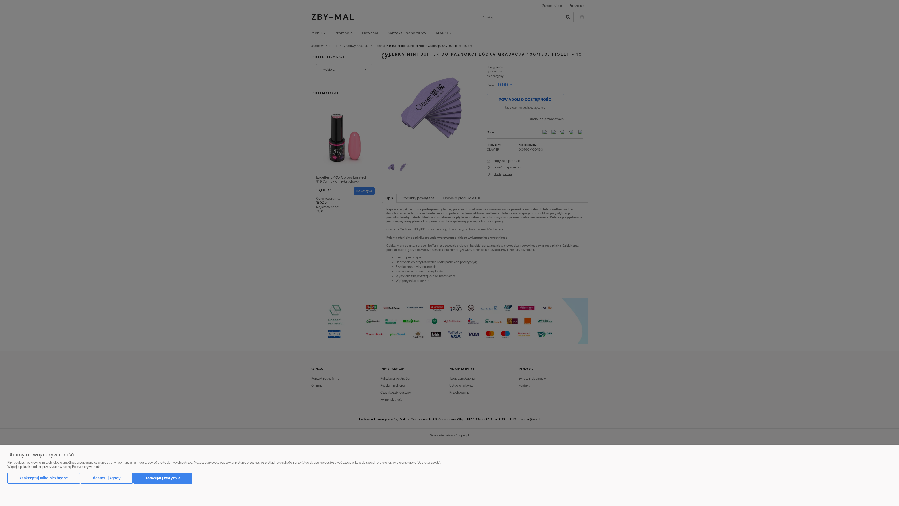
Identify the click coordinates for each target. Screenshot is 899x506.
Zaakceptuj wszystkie (163, 478)
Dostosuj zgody (107, 478)
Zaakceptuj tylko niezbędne (44, 478)
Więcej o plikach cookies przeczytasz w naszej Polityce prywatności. (54, 467)
